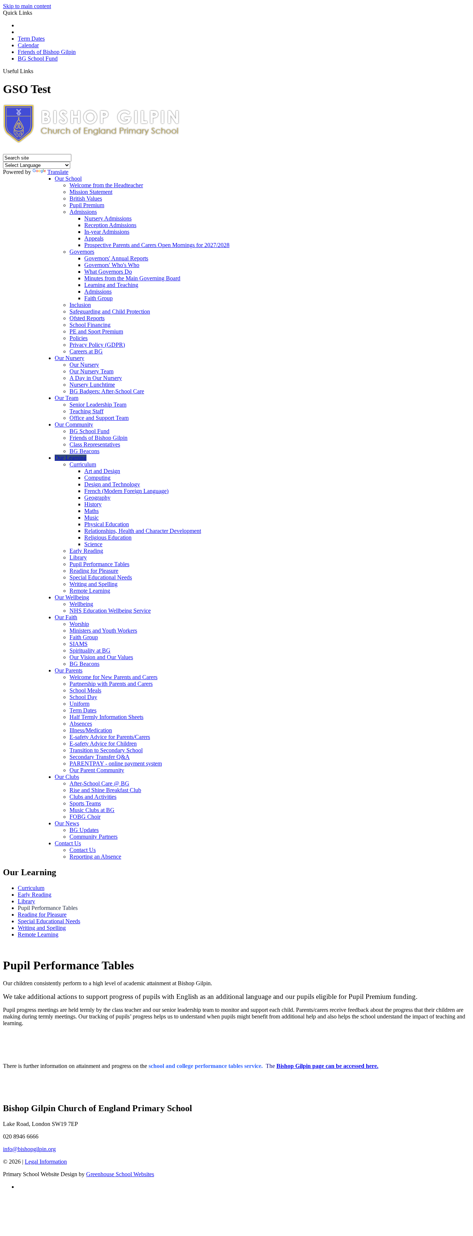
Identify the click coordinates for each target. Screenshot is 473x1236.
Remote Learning (89, 591)
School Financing (89, 325)
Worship (79, 624)
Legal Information (46, 1161)
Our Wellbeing (72, 597)
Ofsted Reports (87, 318)
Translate (57, 172)
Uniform (79, 704)
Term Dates (31, 38)
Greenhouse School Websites (120, 1174)
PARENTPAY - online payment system (115, 763)
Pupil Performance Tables (99, 564)
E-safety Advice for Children (103, 743)
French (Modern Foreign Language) (126, 491)
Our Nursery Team (91, 371)
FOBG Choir (85, 817)
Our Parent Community (96, 770)
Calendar (28, 45)
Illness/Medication (90, 730)
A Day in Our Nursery (95, 378)
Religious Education (108, 537)
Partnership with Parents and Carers (111, 684)
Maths (91, 511)
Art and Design (102, 471)
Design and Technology (112, 484)
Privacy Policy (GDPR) (97, 345)
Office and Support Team (99, 418)
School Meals (85, 690)
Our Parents (68, 670)
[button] (36, 71)
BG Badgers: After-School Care (106, 391)
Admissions (83, 212)
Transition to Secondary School (106, 750)
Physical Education (106, 524)
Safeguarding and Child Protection (109, 311)
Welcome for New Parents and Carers (113, 677)
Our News (67, 823)
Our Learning (70, 458)
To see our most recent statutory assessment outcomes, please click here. (237, 1038)
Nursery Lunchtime (92, 384)
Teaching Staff (86, 411)
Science (93, 544)
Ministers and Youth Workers (103, 630)
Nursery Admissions (108, 218)
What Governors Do (108, 271)
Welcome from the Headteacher (106, 185)
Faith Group (98, 298)
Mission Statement (90, 192)
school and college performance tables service (205, 1066)
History (93, 504)
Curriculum (82, 464)
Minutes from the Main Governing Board (132, 278)
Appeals (93, 238)
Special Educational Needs (100, 577)
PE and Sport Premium (96, 331)
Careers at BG (86, 351)
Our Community (74, 424)
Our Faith (66, 617)
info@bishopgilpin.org (29, 1149)
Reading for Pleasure (93, 571)
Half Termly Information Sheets (106, 717)
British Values (85, 198)
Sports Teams (85, 803)
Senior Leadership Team (97, 404)
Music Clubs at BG (92, 810)
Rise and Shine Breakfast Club (105, 790)
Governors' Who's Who (111, 265)
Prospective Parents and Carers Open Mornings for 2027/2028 (156, 245)
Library (78, 557)
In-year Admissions (106, 232)
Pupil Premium (86, 205)
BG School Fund (38, 58)
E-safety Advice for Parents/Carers (109, 737)
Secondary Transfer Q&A (99, 757)
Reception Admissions (110, 225)
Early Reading (86, 551)
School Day (83, 697)
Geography (97, 497)
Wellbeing (81, 604)
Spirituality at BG (89, 650)
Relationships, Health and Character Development (142, 531)
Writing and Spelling (93, 584)
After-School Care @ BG (99, 783)
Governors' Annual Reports (116, 258)
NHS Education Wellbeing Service (110, 610)
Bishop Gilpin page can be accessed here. (327, 1066)
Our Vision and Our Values (101, 657)
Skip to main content (27, 6)
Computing (97, 478)
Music (91, 517)
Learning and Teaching (111, 285)
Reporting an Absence (95, 856)
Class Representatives (94, 444)
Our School (68, 178)
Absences (80, 723)
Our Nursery (69, 358)
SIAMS (78, 644)
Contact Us (68, 843)
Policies (78, 338)
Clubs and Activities (92, 797)
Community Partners (93, 836)
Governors (81, 252)
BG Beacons (84, 451)
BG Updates (84, 830)
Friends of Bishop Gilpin (47, 52)
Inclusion (80, 305)
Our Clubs (67, 777)
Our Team (66, 398)
